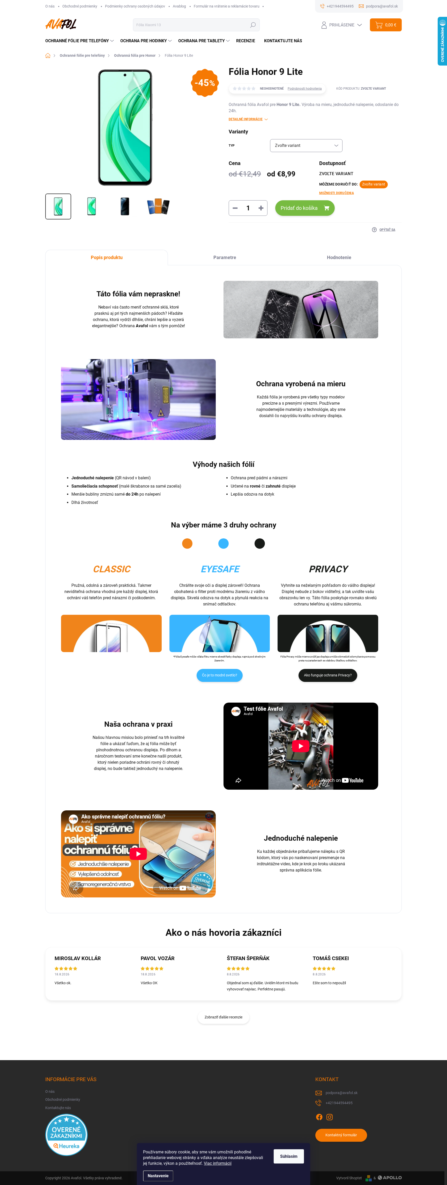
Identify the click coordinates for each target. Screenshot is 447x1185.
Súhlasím (288, 1156)
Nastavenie (158, 1175)
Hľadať (252, 25)
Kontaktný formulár (341, 1135)
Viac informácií (218, 1163)
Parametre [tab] (224, 257)
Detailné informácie (246, 119)
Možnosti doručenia (336, 193)
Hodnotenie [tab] (339, 257)
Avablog (179, 6)
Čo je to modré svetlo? (219, 675)
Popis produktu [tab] (107, 257)
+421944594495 (339, 1103)
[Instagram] (329, 1116)
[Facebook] (319, 1116)
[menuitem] (80, 41)
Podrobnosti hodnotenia (305, 88)
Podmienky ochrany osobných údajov (135, 6)
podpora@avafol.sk (341, 1093)
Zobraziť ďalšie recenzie (223, 1017)
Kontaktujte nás (58, 1108)
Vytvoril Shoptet (349, 1178)
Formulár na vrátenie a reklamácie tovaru (226, 6)
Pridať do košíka (299, 208)
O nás (50, 6)
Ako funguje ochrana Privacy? (328, 675)
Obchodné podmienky (79, 6)
